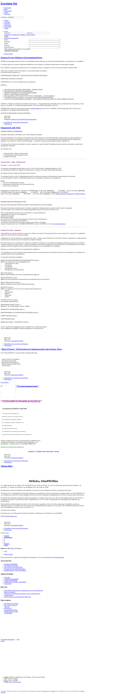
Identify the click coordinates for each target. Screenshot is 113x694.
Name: (6, 40)
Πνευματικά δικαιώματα (8, 639)
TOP (5, 551)
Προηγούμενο (8, 537)
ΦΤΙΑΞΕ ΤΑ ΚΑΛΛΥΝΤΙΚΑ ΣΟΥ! (14, 569)
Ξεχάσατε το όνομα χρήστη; (27, 34)
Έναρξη (6, 536)
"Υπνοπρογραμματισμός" (27, 386)
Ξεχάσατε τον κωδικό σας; (11, 34)
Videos (6, 12)
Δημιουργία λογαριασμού (11, 50)
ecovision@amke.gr (35, 108)
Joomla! (53, 691)
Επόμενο (6, 544)
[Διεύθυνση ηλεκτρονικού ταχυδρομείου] (16, 122)
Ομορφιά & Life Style (10, 128)
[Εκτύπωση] (8, 124)
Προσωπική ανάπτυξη (17, 375)
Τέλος (6, 545)
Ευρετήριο (7, 14)
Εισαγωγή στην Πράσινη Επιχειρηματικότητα (21, 57)
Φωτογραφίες (8, 11)
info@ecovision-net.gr (10, 516)
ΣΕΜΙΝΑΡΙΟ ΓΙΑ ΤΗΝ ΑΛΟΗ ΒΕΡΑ (15, 570)
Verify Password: (9, 47)
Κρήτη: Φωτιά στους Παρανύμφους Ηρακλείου (17, 597)
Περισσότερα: (5, 382)
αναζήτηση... (4, 17)
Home (12, 548)
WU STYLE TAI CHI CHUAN (13, 567)
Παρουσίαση (7, 583)
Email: (6, 43)
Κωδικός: (7, 45)
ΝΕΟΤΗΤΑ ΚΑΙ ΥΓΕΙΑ (11, 565)
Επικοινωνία (7, 8)
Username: (7, 41)
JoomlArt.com (45, 691)
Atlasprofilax (7, 466)
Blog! (5, 9)
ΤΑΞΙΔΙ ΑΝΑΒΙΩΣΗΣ (10, 564)
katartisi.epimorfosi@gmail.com (64, 193)
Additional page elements (11, 579)
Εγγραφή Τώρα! (59, 557)
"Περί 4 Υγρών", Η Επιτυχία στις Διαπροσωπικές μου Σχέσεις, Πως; (31, 349)
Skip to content (8, 54)
